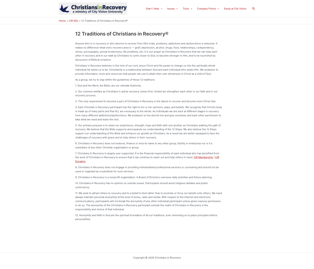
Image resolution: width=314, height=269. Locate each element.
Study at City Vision (235, 8)
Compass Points (206, 8)
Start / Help (152, 8)
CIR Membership (203, 157)
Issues (171, 8)
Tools (186, 8)
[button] (160, 8)
